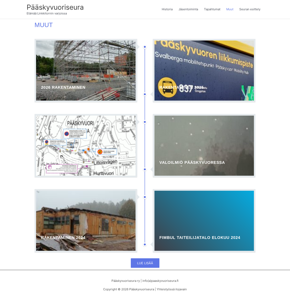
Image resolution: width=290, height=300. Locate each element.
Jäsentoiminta (188, 9)
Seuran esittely (249, 9)
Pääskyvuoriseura (55, 7)
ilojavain (181, 289)
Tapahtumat (212, 9)
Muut (229, 9)
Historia (167, 9)
